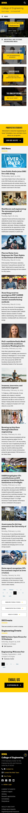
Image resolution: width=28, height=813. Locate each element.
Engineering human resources (10, 811)
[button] (24, 2)
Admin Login (7, 784)
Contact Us (9, 769)
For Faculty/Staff (15, 11)
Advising (4, 794)
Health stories (13, 614)
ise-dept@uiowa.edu (13, 685)
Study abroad (5, 801)
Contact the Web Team (11, 772)
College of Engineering (12, 8)
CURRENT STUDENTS (8, 789)
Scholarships (5, 799)
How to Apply (5, 11)
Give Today (7, 776)
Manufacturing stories (13, 602)
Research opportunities (8, 796)
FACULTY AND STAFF (8, 807)
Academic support (7, 791)
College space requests (9, 809)
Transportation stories (13, 608)
